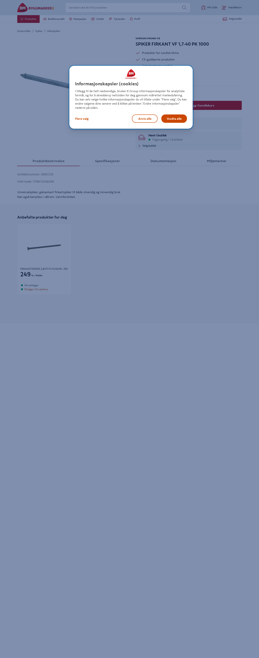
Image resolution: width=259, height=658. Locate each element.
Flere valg (82, 118)
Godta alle (174, 118)
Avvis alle (144, 118)
